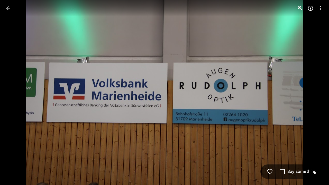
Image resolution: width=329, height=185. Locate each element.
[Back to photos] (8, 8)
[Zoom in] (300, 8)
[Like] (270, 172)
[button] (14, 92)
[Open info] (310, 8)
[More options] (321, 8)
